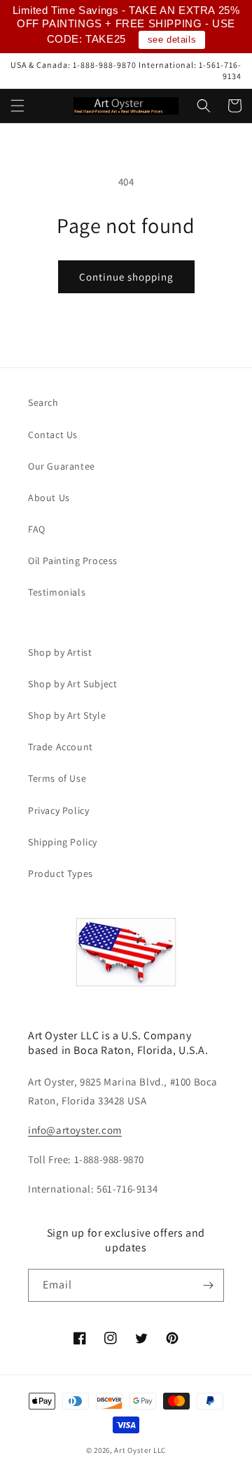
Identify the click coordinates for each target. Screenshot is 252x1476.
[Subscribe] (207, 1285)
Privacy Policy (58, 810)
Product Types (60, 873)
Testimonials (56, 592)
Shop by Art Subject (72, 683)
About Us (49, 497)
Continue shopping (126, 276)
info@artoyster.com (75, 1130)
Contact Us (53, 434)
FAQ (37, 529)
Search (43, 402)
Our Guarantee (61, 466)
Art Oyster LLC (140, 1450)
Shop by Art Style (67, 715)
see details (172, 39)
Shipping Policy (62, 842)
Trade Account (60, 746)
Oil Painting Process (73, 560)
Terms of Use (57, 778)
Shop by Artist (60, 652)
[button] (17, 105)
